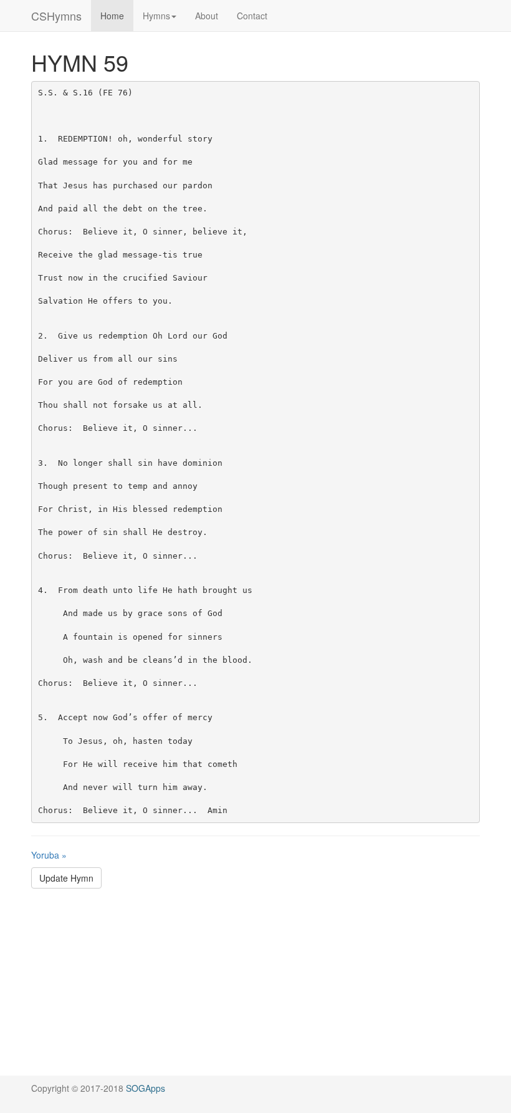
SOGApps (145, 1088)
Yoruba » (49, 855)
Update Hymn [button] (66, 878)
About (206, 15)
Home (112, 15)
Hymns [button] (156, 15)
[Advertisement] (255, 988)
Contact (252, 15)
